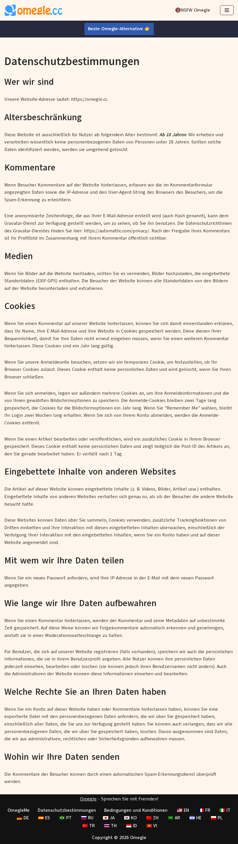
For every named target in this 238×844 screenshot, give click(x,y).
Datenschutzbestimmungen (67, 810)
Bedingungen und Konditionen (135, 810)
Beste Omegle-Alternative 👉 (119, 29)
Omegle (88, 799)
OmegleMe (19, 810)
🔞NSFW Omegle (192, 10)
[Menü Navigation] (227, 10)
